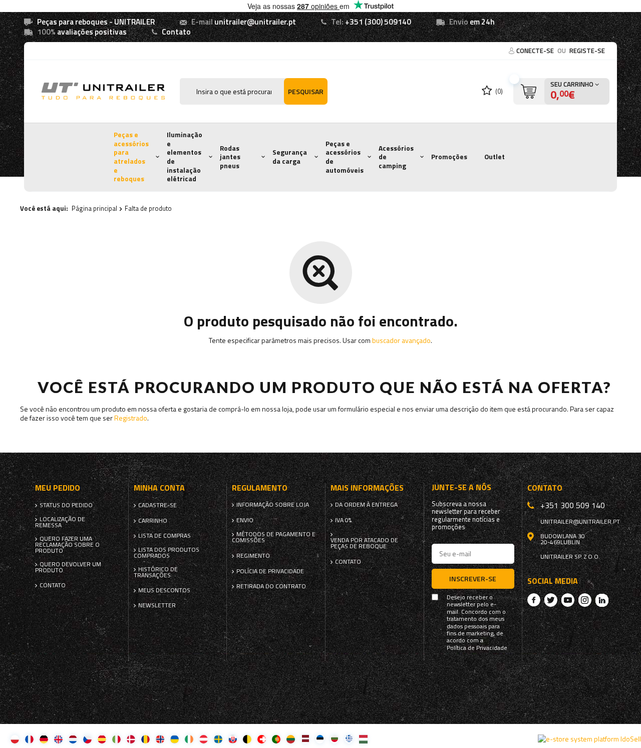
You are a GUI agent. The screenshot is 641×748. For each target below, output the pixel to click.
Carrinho (152, 521)
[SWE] (218, 738)
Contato (176, 32)
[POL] (15, 738)
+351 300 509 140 (572, 505)
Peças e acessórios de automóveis (345, 157)
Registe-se (587, 51)
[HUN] (363, 738)
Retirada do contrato (271, 586)
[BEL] (247, 738)
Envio (244, 520)
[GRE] (349, 738)
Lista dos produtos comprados (166, 553)
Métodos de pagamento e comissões (273, 537)
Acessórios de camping (396, 157)
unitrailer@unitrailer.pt (255, 22)
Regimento (253, 556)
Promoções (449, 157)
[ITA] (116, 738)
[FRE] (29, 738)
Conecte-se (535, 51)
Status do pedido (66, 505)
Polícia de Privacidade (270, 571)
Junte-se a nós (461, 487)
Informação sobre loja (272, 505)
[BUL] (334, 738)
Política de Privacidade (477, 647)
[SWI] (261, 738)
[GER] (44, 738)
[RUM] (145, 738)
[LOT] (305, 738)
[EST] (319, 738)
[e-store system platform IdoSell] (589, 738)
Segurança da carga (289, 156)
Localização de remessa (60, 522)
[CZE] (87, 738)
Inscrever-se (472, 578)
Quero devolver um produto (68, 567)
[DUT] (73, 738)
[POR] (276, 738)
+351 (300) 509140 (378, 22)
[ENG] (58, 738)
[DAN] (131, 738)
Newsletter (157, 605)
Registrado (130, 418)
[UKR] (174, 738)
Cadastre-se (157, 505)
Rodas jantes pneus (230, 157)
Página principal (94, 208)
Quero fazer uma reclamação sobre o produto (67, 545)
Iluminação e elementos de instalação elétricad (184, 157)
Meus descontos (164, 590)
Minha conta (159, 488)
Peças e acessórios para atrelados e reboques (131, 157)
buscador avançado (401, 340)
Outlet (494, 157)
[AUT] (203, 738)
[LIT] (290, 738)
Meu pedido (57, 488)
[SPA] (102, 738)
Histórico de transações (156, 572)
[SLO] (232, 738)
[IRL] (189, 738)
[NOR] (160, 738)
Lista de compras (164, 536)
